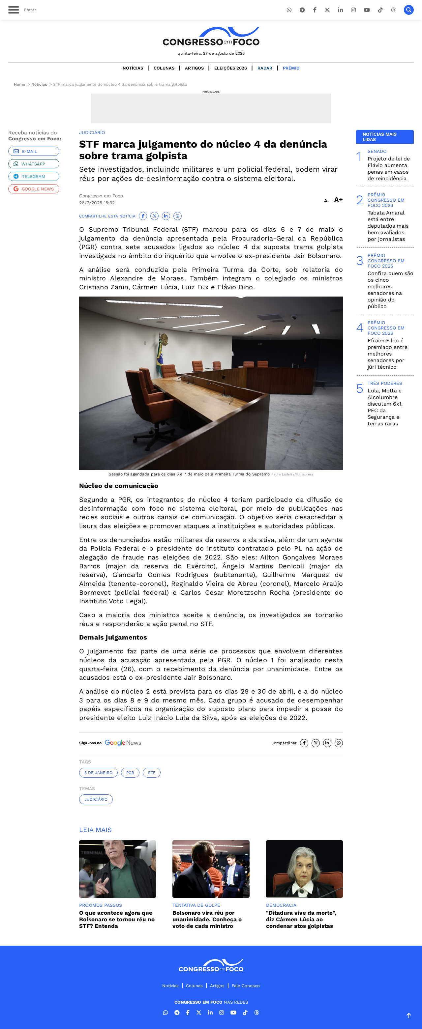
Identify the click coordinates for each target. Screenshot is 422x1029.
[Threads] (393, 10)
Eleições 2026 (230, 68)
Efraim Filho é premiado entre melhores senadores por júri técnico (387, 353)
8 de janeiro (98, 772)
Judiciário (95, 799)
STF (151, 772)
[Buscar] (409, 10)
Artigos (194, 68)
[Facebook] (314, 10)
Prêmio (291, 68)
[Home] (211, 36)
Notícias (133, 68)
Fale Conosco (246, 985)
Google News (38, 188)
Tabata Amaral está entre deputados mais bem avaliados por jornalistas (388, 226)
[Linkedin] (340, 10)
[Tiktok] (380, 10)
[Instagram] (353, 10)
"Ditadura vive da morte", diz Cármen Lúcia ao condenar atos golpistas (301, 919)
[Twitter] (327, 10)
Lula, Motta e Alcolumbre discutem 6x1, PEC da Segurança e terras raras (385, 407)
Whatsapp (33, 163)
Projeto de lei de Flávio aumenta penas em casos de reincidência (389, 169)
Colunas (164, 68)
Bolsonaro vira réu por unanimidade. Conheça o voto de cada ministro (207, 919)
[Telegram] (302, 10)
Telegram (33, 176)
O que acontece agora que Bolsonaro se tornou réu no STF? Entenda (117, 919)
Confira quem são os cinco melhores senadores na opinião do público (390, 289)
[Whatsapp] (289, 10)
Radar (264, 68)
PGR (130, 772)
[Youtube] (367, 10)
